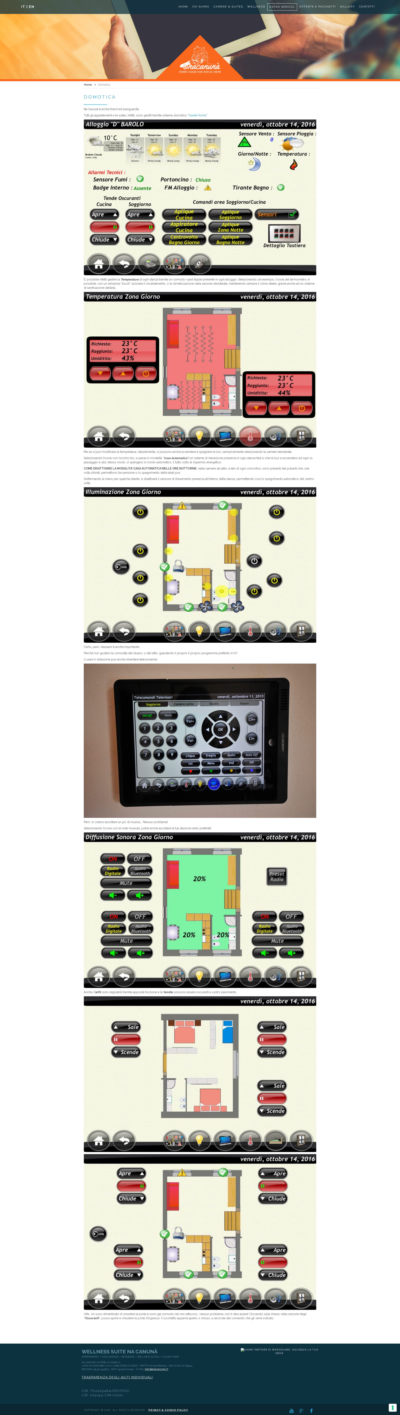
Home (88, 84)
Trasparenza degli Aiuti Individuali (117, 1377)
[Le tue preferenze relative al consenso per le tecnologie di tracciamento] (393, 1408)
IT (23, 7)
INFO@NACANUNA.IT (156, 1369)
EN (31, 7)
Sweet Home (197, 115)
